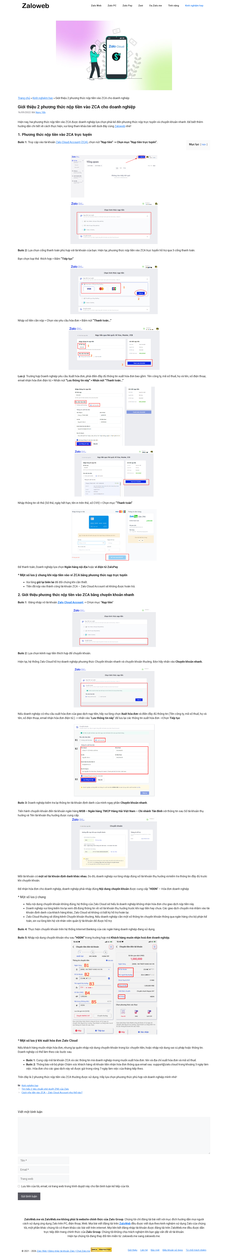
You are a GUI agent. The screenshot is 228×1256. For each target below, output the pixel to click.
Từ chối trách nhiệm (196, 1250)
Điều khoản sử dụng (173, 1250)
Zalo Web (96, 5)
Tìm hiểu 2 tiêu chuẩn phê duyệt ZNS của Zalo (45, 1089)
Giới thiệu (132, 1250)
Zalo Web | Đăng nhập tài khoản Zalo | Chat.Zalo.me (63, 1251)
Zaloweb (120, 126)
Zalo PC (112, 5)
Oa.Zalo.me (155, 5)
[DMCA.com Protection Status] (101, 1251)
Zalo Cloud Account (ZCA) (72, 142)
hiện (204, 144)
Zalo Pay (127, 5)
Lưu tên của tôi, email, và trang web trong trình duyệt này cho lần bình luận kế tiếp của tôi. (75, 1186)
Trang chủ (24, 98)
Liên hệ (144, 1250)
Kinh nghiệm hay (194, 5)
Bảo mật (155, 1250)
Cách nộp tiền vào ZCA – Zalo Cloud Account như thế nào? (52, 1092)
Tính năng (173, 5)
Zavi (140, 5)
